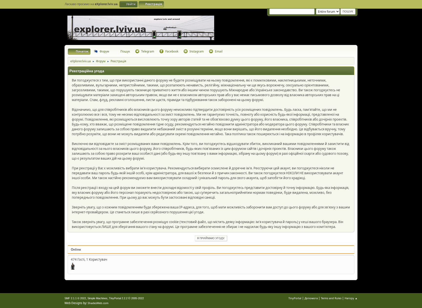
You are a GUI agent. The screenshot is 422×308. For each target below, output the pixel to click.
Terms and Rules (331, 298)
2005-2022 (137, 298)
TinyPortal (294, 298)
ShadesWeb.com (98, 303)
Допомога (311, 298)
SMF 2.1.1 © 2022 (75, 298)
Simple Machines (97, 298)
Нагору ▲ (351, 298)
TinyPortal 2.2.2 (118, 298)
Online (76, 249)
